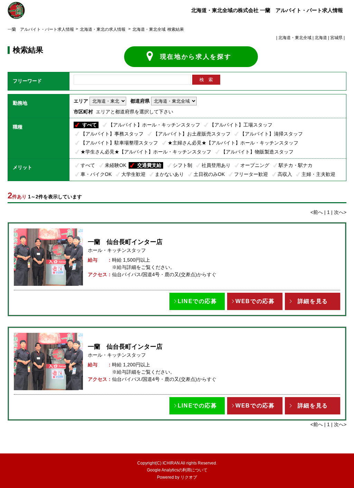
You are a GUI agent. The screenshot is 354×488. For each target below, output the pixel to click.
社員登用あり (216, 165)
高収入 (285, 174)
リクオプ (188, 477)
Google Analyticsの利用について (177, 470)
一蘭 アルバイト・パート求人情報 (41, 29)
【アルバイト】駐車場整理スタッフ (119, 143)
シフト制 (182, 165)
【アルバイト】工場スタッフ (240, 125)
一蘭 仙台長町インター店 (125, 241)
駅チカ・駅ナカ (296, 165)
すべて (89, 125)
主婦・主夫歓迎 (318, 174)
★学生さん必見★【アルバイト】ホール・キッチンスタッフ (146, 151)
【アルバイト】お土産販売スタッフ (192, 134)
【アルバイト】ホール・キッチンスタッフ (154, 125)
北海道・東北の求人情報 (103, 29)
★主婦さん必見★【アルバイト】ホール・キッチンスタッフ (233, 143)
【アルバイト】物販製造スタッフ (257, 151)
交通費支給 (149, 165)
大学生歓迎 (133, 174)
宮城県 (336, 37)
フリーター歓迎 (251, 174)
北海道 (321, 37)
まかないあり (169, 174)
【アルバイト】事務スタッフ (112, 134)
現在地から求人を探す (196, 56)
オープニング (254, 165)
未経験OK (115, 165)
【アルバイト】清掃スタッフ (271, 134)
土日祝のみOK (209, 174)
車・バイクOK (96, 174)
